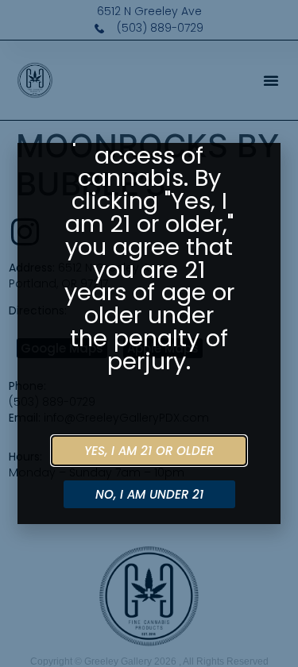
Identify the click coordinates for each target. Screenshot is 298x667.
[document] (149, 333)
